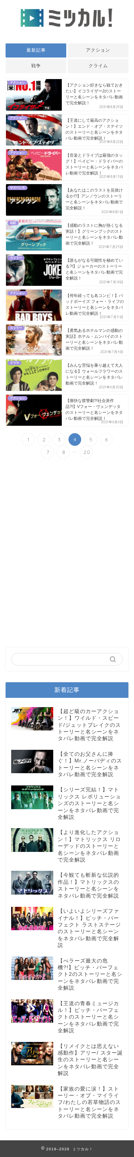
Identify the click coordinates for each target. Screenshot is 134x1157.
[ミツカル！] (67, 30)
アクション (98, 50)
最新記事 (36, 50)
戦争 (36, 65)
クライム (98, 65)
